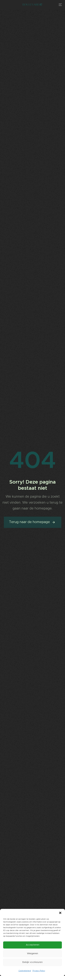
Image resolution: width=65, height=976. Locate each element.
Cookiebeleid (24, 971)
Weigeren (32, 953)
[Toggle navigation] (52, 4)
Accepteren (32, 945)
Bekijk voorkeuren (32, 962)
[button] (60, 912)
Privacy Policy (38, 971)
